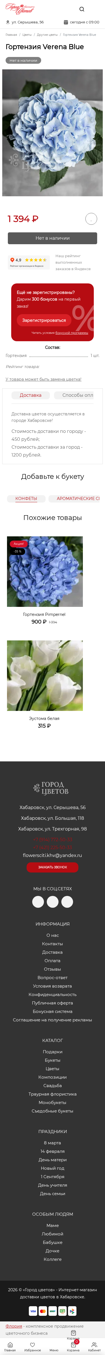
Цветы (52, 1068)
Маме (52, 1225)
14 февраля (53, 1151)
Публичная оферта (52, 1003)
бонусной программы (71, 333)
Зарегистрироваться (44, 320)
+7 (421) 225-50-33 (52, 847)
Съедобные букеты (52, 1111)
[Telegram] (57, 9)
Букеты (52, 1060)
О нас (52, 935)
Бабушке (52, 1242)
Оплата (52, 960)
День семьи (52, 1193)
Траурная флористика (53, 1094)
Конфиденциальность (52, 994)
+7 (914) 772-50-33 (52, 839)
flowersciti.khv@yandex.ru (52, 855)
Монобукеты (52, 1102)
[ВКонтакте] (69, 9)
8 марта (52, 1142)
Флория (14, 1326)
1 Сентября (52, 1176)
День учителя (52, 1185)
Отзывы (52, 969)
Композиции (52, 1077)
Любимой (52, 1234)
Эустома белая (44, 718)
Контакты (52, 943)
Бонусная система (53, 1011)
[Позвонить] (94, 9)
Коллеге (53, 1259)
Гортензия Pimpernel (44, 614)
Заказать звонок (52, 867)
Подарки (52, 1051)
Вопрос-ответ (52, 977)
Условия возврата (52, 986)
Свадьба (52, 1085)
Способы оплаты (82, 395)
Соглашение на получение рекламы (52, 1020)
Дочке (52, 1250)
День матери (53, 1159)
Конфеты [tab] (26, 498)
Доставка (30, 395)
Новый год (52, 1168)
